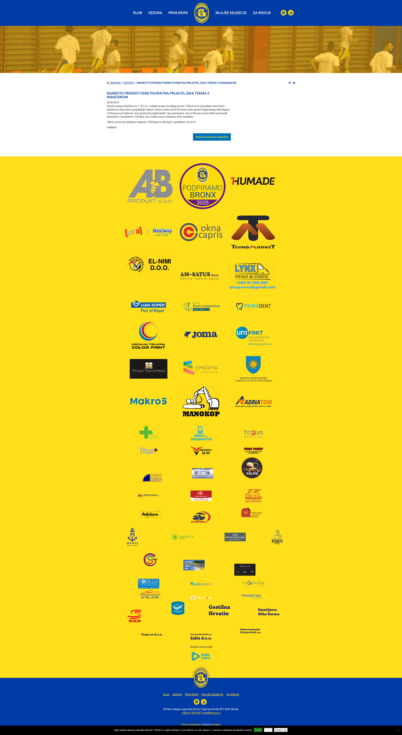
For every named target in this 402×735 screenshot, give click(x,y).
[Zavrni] (398, 730)
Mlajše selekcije (231, 13)
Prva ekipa (178, 13)
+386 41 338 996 (191, 712)
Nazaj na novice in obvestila (212, 136)
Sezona (155, 13)
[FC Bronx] (201, 13)
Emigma (216, 724)
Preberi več (280, 730)
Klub (137, 13)
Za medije (262, 13)
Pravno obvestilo (191, 724)
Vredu (258, 730)
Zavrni (268, 730)
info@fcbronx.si (211, 712)
